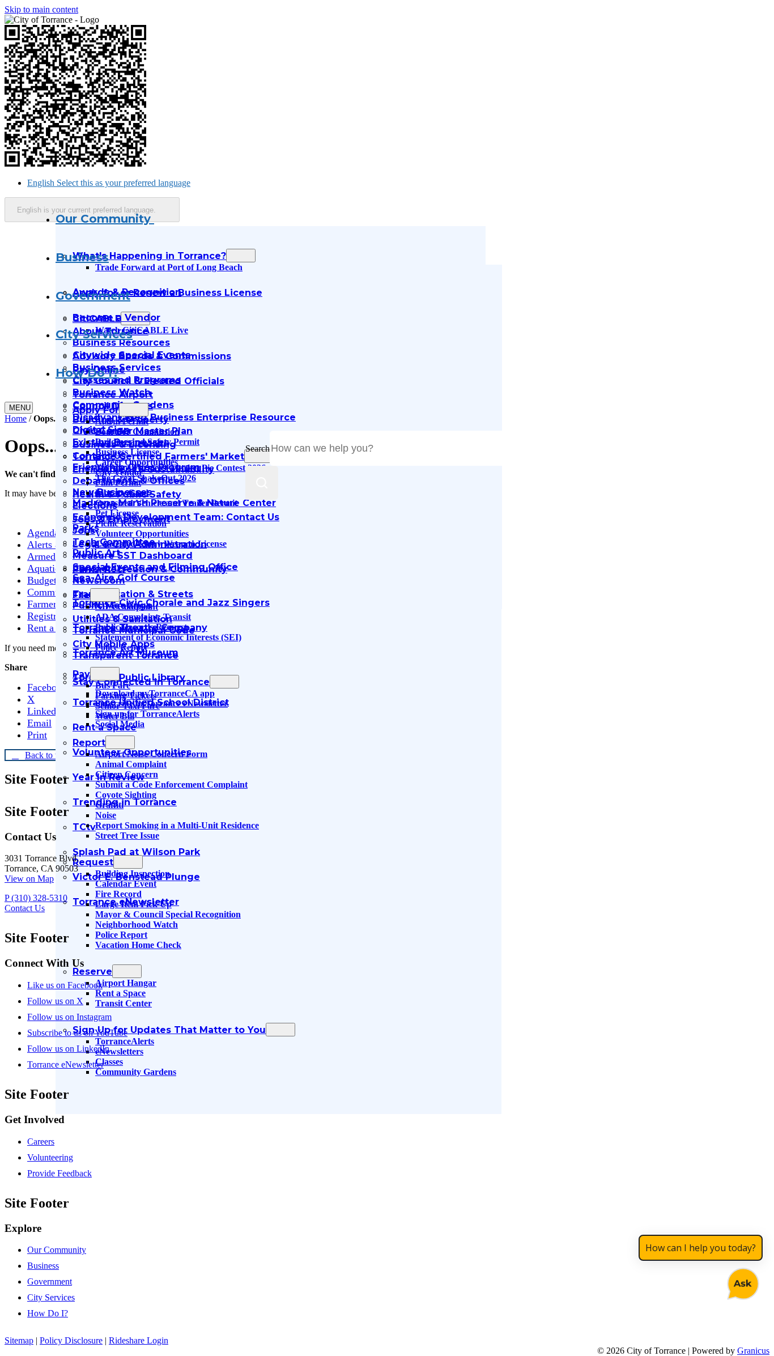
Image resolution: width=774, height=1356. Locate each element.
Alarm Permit (121, 421)
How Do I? (87, 373)
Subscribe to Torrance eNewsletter (161, 703)
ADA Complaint (126, 606)
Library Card (121, 493)
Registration (52, 616)
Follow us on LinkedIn (68, 1048)
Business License (127, 452)
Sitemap (19, 1340)
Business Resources (121, 342)
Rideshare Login (138, 1340)
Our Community (56, 1250)
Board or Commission (137, 431)
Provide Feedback (59, 1173)
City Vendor (119, 472)
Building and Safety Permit (147, 442)
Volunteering (50, 1157)
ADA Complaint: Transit (143, 617)
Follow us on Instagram (69, 1017)
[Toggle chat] (741, 1281)
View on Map (29, 878)
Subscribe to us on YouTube (77, 1033)
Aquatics (45, 568)
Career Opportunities (136, 462)
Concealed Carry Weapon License (161, 544)
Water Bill (114, 716)
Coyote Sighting (125, 795)
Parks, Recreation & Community (150, 569)
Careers (40, 1141)
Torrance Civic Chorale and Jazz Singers (171, 602)
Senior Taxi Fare (127, 706)
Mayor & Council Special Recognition (168, 914)
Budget (42, 580)
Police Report (121, 647)
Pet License (117, 513)
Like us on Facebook (65, 985)
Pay (81, 674)
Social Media (119, 724)
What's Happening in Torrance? (149, 255)
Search (257, 448)
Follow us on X (55, 1001)
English (108, 183)
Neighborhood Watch (136, 924)
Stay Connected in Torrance (141, 682)
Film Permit (118, 482)
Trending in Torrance (125, 802)
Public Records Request (141, 627)
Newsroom (99, 580)
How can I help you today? (700, 1248)
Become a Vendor (116, 317)
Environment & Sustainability (143, 469)
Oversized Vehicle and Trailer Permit (166, 503)
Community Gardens (135, 1072)
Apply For (96, 410)
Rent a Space (54, 628)
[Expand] (169, 219)
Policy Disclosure (71, 1340)
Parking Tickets (125, 695)
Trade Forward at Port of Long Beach (169, 267)
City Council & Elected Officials (148, 381)
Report (89, 742)
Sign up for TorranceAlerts (147, 714)
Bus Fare (112, 685)
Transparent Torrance (125, 655)
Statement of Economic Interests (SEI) (168, 637)
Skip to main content (41, 9)
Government (93, 296)
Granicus (753, 1350)
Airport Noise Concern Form (151, 754)
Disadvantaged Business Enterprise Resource (184, 417)
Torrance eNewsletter (65, 1064)
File (81, 595)
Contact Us (99, 568)
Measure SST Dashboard (133, 555)
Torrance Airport (113, 394)
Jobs (84, 530)
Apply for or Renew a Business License (167, 292)
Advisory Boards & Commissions (152, 356)
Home (16, 418)
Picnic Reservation (131, 523)
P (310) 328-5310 (36, 898)
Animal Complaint (131, 764)
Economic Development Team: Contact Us (176, 517)
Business (82, 257)
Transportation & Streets (133, 594)
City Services (94, 334)
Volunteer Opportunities (142, 533)
